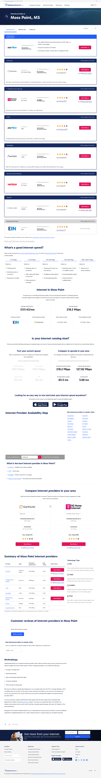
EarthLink (56, 457)
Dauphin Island (86, 437)
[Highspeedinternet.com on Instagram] (81, 760)
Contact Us (77, 754)
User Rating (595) (61, 101)
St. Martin (85, 424)
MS (9, 724)
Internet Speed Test (56, 749)
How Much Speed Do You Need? (58, 751)
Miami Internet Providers (33, 760)
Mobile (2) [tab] (32, 29)
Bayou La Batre (71, 437)
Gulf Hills (84, 415)
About (76, 749)
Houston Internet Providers (33, 754)
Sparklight (11, 475)
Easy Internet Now (10, 607)
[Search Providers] (19, 755)
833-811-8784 (87, 73)
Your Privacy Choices (61, 773)
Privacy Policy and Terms (49, 773)
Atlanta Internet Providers (33, 762)
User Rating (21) (60, 230)
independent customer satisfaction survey (43, 237)
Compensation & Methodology (37, 773)
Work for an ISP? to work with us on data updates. (19, 241)
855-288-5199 (87, 210)
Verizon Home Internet (14, 478)
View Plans (83, 47)
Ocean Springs (71, 434)
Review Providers (48, 5)
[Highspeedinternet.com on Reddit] (84, 760)
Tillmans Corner (86, 429)
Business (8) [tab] (22, 29)
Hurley (69, 440)
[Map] (35, 437)
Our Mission (77, 751)
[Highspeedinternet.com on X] (79, 760)
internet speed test (50, 253)
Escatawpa (70, 415)
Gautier (69, 421)
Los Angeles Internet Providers (34, 749)
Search (93, 5)
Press (76, 757)
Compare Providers (34, 5)
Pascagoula (70, 418)
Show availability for (13, 457)
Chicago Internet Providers (33, 751)
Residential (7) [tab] (10, 29)
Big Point (70, 426)
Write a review (17, 634)
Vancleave (70, 429)
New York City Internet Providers (34, 757)
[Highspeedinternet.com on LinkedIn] (87, 760)
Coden (84, 426)
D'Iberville (85, 434)
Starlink (7, 603)
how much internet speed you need (28, 253)
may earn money (9, 1)
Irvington (84, 421)
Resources (59, 5)
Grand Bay (70, 424)
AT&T (9, 471)
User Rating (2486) (61, 129)
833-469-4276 (87, 102)
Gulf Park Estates (72, 432)
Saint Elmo (85, 418)
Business (67, 5)
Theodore (85, 432)
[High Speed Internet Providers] (13, 5)
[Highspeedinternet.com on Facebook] (76, 760)
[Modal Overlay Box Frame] (50, 735)
